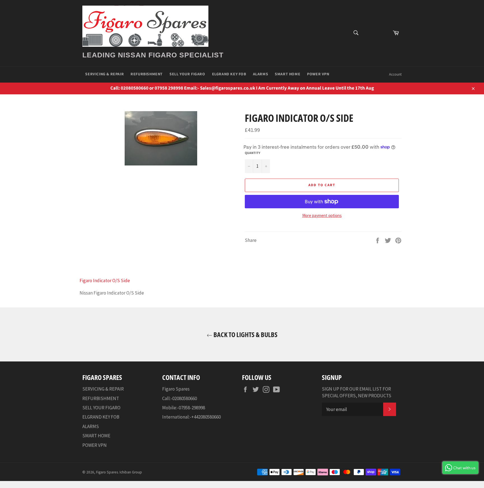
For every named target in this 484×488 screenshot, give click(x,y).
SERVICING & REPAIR (104, 74)
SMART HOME (287, 74)
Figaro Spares (107, 472)
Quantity (252, 153)
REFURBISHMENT (147, 74)
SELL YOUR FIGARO (187, 74)
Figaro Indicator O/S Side (105, 280)
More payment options (322, 215)
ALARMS (260, 74)
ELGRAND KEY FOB (229, 74)
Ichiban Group (131, 472)
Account (395, 74)
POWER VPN (318, 74)
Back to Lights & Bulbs (245, 334)
